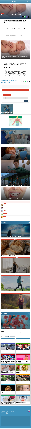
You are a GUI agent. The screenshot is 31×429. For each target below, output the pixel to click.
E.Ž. (2, 16)
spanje (6, 80)
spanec (5, 82)
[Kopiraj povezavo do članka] (29, 17)
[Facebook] (29, 1)
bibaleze (8, 82)
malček (16, 80)
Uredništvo (12, 417)
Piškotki (24, 417)
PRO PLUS (16, 417)
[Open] (1, 1)
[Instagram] (27, 1)
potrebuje (12, 80)
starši (2, 82)
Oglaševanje (8, 417)
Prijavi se (15, 338)
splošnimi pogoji (7, 336)
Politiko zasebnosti (12, 336)
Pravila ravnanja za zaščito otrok (11, 420)
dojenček (2, 80)
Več (12, 77)
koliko (9, 80)
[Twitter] (23, 17)
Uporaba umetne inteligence (21, 420)
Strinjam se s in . (8, 336)
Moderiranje (20, 417)
